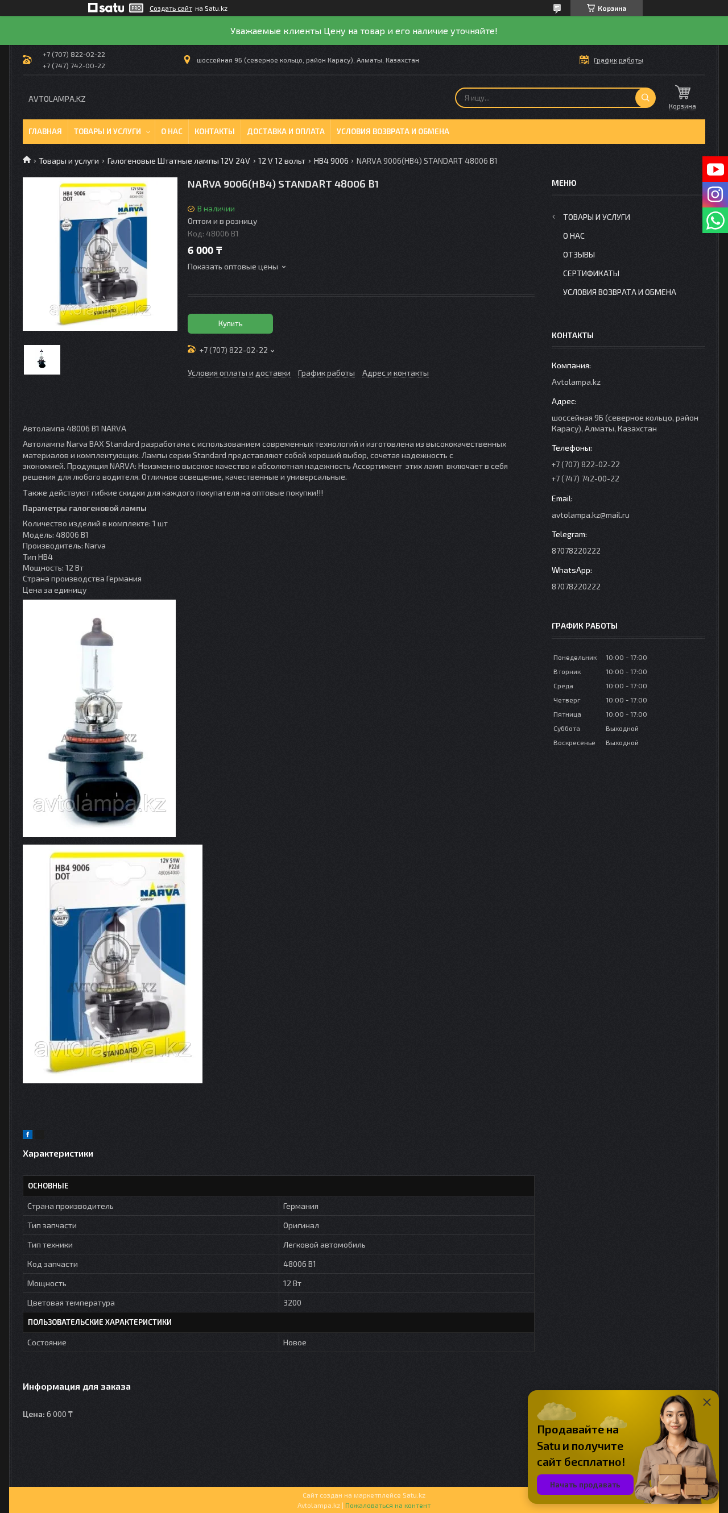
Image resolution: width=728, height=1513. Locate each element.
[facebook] (27, 1136)
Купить (230, 323)
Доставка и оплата (286, 131)
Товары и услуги (107, 131)
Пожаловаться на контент (388, 1505)
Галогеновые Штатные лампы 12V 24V (178, 160)
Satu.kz (414, 1495)
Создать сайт (171, 8)
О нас (172, 131)
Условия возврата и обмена (393, 131)
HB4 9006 (331, 160)
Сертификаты (591, 273)
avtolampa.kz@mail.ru (591, 514)
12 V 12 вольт (281, 160)
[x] (39, 1136)
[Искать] (645, 98)
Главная (45, 131)
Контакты (215, 131)
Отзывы (579, 254)
